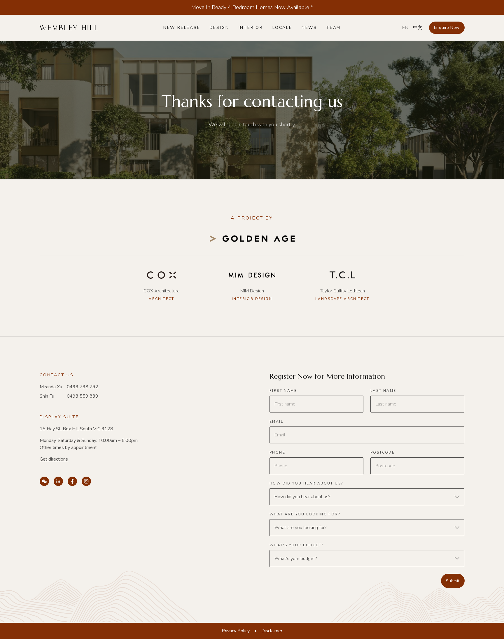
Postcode (382, 452)
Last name (383, 391)
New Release (181, 27)
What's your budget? (297, 545)
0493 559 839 (82, 396)
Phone (277, 452)
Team (333, 27)
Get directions (54, 459)
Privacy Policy (236, 631)
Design (219, 27)
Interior (251, 27)
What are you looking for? (305, 514)
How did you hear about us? (306, 483)
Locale (282, 27)
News (309, 27)
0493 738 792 (82, 387)
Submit (453, 581)
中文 (417, 27)
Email (276, 421)
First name (283, 391)
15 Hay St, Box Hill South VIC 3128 (76, 429)
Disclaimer (271, 631)
